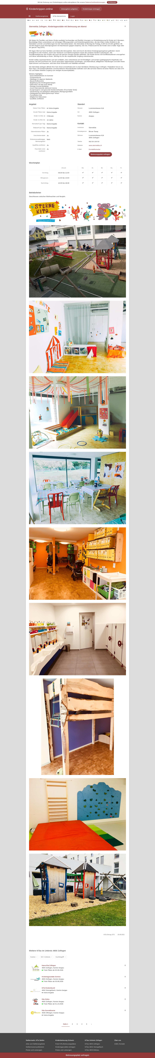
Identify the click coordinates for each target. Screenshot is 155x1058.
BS (46, 20)
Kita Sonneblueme (48, 1010)
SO (95, 20)
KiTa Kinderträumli (48, 988)
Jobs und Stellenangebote (35, 1044)
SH (87, 20)
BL (42, 20)
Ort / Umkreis (45, 957)
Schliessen (112, 2)
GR (69, 20)
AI (34, 20)
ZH (126, 20)
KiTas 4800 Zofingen (92, 1044)
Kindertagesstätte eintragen (65, 1047)
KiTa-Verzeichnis (59, 16)
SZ (91, 20)
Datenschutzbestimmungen (95, 2)
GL (64, 20)
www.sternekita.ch (95, 145)
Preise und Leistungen (34, 1050)
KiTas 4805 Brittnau (92, 1050)
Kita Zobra (45, 999)
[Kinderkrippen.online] (39, 9)
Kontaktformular (94, 149)
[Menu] (29, 16)
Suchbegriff (60, 957)
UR (109, 20)
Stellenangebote (42, 16)
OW (82, 20)
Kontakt (122, 1044)
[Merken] (125, 26)
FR (55, 20)
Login (73, 16)
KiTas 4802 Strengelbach (94, 1047)
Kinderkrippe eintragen (91, 9)
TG (104, 20)
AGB (116, 1044)
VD (113, 20)
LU (73, 20)
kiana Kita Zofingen (49, 965)
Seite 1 (65, 1024)
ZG (122, 20)
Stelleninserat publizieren (35, 1047)
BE (51, 20)
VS (118, 20)
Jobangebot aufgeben (69, 9)
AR (38, 20)
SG (100, 20)
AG (30, 20)
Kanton (33, 957)
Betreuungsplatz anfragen (100, 154)
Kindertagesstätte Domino (51, 977)
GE (60, 20)
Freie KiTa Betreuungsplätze (65, 1044)
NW (77, 20)
